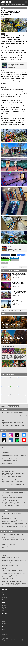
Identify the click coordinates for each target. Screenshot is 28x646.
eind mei (10, 102)
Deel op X (13, 255)
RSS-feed (4, 608)
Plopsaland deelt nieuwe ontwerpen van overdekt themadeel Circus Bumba (15, 249)
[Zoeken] (26, 2)
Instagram (4, 616)
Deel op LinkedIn (14, 257)
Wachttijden (7, 4)
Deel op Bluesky (21, 255)
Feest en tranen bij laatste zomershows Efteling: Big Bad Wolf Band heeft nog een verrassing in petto (7, 357)
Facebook (4, 615)
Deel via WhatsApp (5, 260)
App (3, 594)
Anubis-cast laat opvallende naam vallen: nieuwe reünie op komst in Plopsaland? (19, 274)
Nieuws (2, 4)
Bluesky (3, 619)
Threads (3, 621)
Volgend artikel (23, 267)
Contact (3, 631)
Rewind (3, 610)
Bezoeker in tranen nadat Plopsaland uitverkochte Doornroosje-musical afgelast (19, 283)
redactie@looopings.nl (13, 406)
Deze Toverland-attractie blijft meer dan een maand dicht (13, 537)
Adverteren (4, 634)
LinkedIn (4, 623)
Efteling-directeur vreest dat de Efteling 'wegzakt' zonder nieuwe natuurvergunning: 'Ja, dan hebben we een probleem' (13, 481)
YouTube (4, 605)
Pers (3, 632)
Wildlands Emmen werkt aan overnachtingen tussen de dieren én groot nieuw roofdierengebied (20, 357)
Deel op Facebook (5, 255)
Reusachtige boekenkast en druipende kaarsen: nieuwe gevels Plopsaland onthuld (19, 292)
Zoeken (3, 629)
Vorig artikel (4, 267)
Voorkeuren (18, 4)
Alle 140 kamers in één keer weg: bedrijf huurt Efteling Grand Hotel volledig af (13, 338)
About (23, 4)
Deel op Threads (5, 257)
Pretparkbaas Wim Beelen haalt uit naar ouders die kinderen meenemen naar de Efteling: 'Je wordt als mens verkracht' (14, 456)
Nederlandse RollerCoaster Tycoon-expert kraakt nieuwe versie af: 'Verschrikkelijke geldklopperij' (7, 369)
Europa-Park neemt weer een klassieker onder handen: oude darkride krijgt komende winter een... (20, 369)
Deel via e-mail (15, 260)
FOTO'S (8, 297)
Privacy (3, 599)
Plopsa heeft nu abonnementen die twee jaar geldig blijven (19, 302)
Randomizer (4, 596)
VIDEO (8, 279)
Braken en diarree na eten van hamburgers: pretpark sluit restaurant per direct (12, 324)
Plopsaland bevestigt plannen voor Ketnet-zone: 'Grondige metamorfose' (16, 66)
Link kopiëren (4, 262)
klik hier (21, 310)
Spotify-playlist (5, 607)
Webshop (13, 4)
